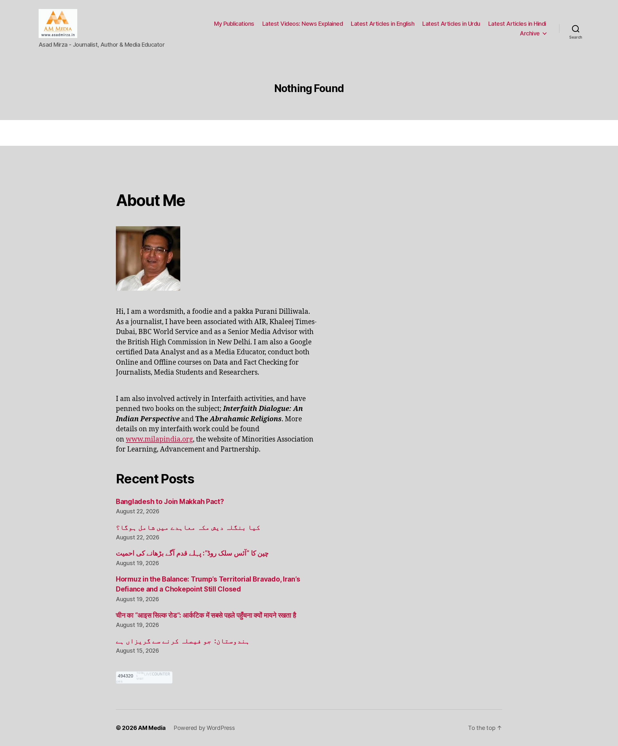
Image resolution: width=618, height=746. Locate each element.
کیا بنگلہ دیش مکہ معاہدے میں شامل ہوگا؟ (188, 527)
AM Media (152, 727)
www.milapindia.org (159, 439)
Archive (530, 33)
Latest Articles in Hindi (517, 23)
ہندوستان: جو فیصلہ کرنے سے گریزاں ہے (183, 641)
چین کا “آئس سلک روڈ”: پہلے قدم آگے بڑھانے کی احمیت (192, 553)
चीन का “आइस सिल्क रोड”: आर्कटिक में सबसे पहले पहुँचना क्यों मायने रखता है (206, 615)
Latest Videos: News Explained (302, 23)
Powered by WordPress (204, 727)
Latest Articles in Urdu (451, 23)
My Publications (234, 23)
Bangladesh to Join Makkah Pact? (170, 502)
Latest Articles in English (382, 23)
